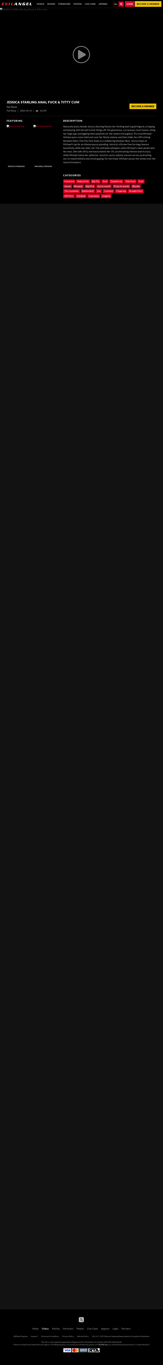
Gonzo (67, 186)
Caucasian (94, 196)
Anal (105, 181)
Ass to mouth (103, 186)
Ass (99, 191)
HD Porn (68, 196)
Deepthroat (116, 181)
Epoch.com (27, 1345)
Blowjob (78, 186)
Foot (141, 181)
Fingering (121, 191)
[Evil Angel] (17, 4)
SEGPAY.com (103, 1345)
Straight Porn (135, 191)
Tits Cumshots (71, 191)
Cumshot (108, 191)
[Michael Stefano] (46, 144)
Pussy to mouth (121, 186)
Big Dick (90, 186)
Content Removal (142, 1345)
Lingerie (106, 196)
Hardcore (69, 181)
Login (130, 4)
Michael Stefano (43, 166)
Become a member (148, 4)
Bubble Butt (88, 191)
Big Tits (95, 181)
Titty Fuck (130, 181)
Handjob (81, 196)
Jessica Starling (16, 166)
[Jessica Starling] (20, 144)
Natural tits (83, 181)
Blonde (135, 186)
